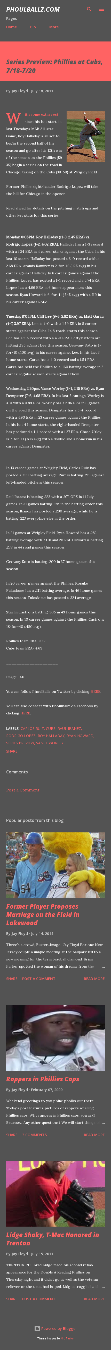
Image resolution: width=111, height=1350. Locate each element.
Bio (33, 26)
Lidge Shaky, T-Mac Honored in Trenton (52, 1238)
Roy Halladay (51, 735)
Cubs (51, 728)
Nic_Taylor (67, 1338)
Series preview (20, 742)
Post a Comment (22, 789)
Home (11, 26)
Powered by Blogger (58, 1328)
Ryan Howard (80, 735)
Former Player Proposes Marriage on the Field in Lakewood (43, 914)
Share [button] (12, 751)
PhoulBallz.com (33, 9)
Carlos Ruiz (32, 728)
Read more (94, 978)
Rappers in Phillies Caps (42, 1079)
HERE (95, 691)
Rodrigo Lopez (21, 735)
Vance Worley (50, 742)
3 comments (34, 1134)
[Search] (89, 9)
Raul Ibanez (69, 728)
